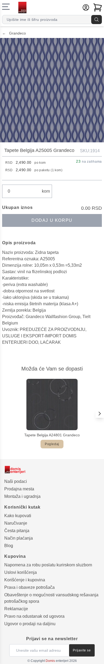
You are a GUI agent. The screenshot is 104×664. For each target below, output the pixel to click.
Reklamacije (16, 608)
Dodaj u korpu (52, 220)
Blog (8, 545)
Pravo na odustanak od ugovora (34, 616)
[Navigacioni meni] (6, 6)
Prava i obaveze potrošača (29, 587)
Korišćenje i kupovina (24, 580)
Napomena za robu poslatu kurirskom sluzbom (48, 565)
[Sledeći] (99, 413)
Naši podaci (15, 481)
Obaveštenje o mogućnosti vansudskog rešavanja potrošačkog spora (51, 598)
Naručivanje (15, 523)
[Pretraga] (96, 19)
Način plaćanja (18, 538)
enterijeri (57, 661)
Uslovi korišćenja (20, 572)
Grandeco (14, 33)
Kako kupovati (17, 515)
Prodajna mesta (19, 489)
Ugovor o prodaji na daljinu (29, 623)
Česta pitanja (16, 530)
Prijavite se (82, 650)
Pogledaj (52, 444)
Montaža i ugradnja (22, 496)
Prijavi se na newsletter (52, 638)
